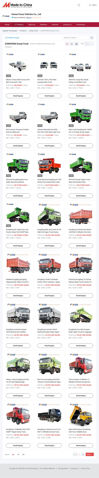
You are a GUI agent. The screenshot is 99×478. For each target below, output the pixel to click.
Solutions (43, 24)
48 (23, 454)
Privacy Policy (85, 468)
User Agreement (63, 468)
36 (18, 454)
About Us (31, 24)
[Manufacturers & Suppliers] (17, 5)
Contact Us (67, 24)
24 (13, 454)
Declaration (74, 468)
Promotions (80, 24)
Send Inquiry (18, 96)
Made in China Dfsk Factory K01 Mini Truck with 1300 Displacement (18, 82)
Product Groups (13, 37)
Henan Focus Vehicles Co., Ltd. (26, 14)
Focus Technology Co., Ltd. (34, 468)
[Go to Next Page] (91, 44)
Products (20, 24)
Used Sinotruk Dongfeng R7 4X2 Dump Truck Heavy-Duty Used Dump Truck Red (49, 182)
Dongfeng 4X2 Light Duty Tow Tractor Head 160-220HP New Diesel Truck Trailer (17, 232)
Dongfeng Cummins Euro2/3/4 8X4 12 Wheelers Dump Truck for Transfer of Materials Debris (49, 431)
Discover (55, 24)
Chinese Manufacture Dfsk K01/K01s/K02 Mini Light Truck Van (49, 132)
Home (7, 24)
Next (89, 454)
